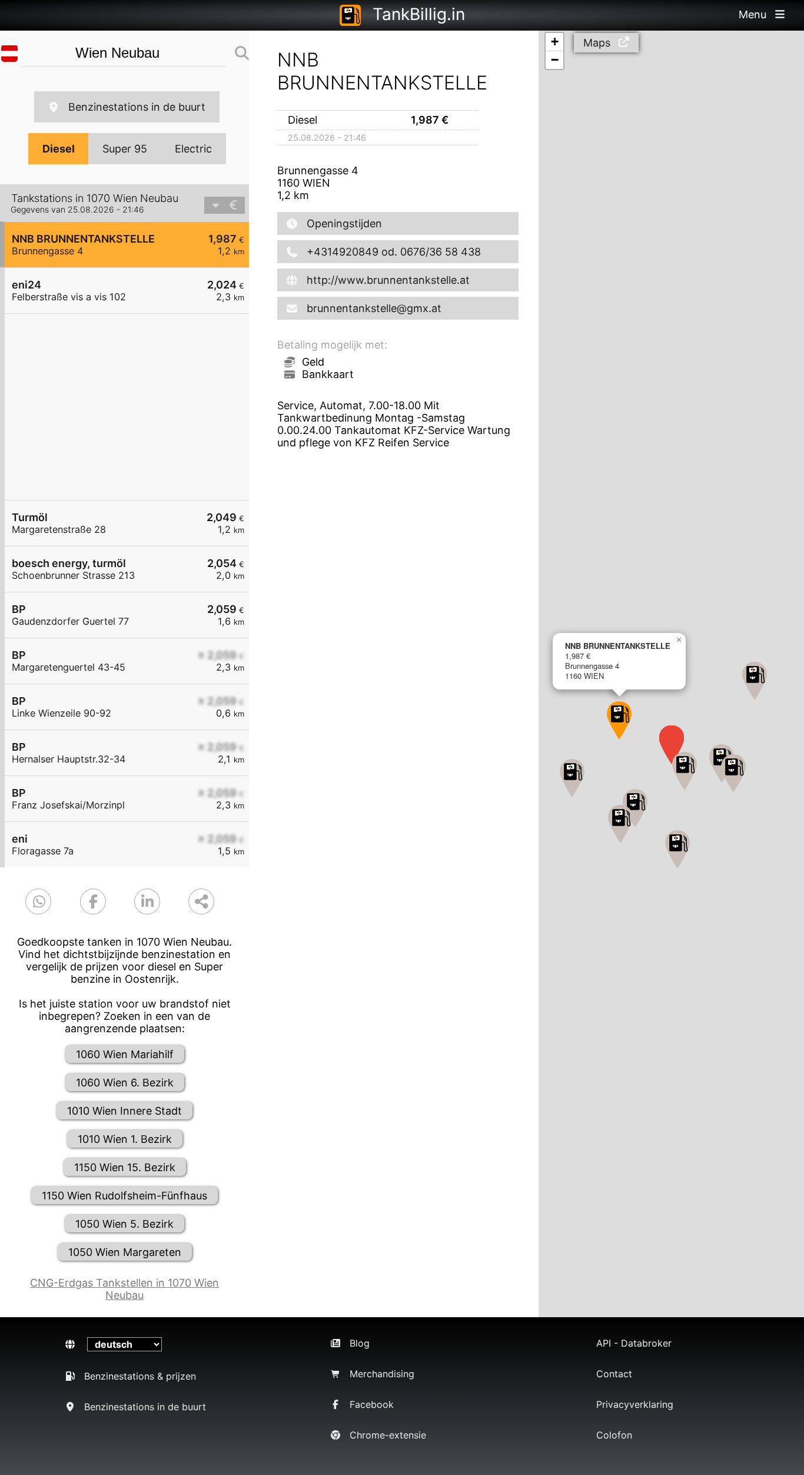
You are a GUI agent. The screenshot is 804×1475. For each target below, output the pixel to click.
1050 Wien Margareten (124, 1252)
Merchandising (382, 1374)
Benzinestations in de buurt (136, 107)
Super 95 (124, 148)
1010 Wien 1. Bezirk (125, 1139)
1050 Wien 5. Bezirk (124, 1224)
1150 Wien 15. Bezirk (124, 1167)
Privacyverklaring (634, 1404)
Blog (360, 1343)
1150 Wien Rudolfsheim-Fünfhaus (124, 1195)
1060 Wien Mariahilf (125, 1054)
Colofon (614, 1435)
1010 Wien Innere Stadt (124, 1111)
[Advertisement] (133, 406)
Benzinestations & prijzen (140, 1376)
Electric (193, 148)
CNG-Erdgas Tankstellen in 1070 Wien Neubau (124, 1289)
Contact (614, 1374)
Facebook (372, 1404)
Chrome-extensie (388, 1435)
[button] (619, 720)
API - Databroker (634, 1343)
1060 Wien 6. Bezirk (125, 1082)
